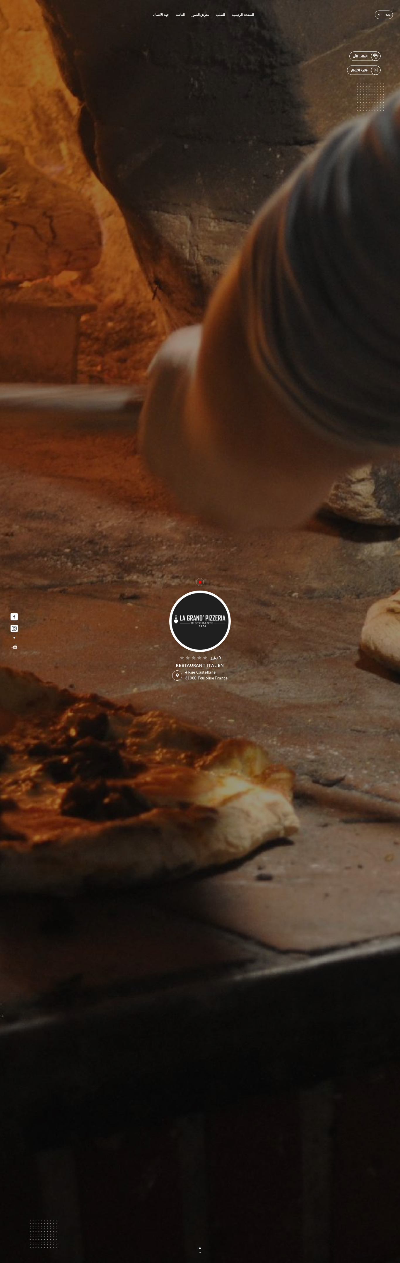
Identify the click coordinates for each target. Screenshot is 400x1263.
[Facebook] (14, 616)
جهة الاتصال (161, 14)
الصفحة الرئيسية (243, 14)
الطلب (220, 14)
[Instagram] (14, 628)
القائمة (180, 14)
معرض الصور (200, 14)
